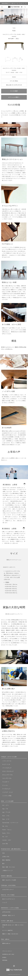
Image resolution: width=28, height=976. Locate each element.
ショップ (4, 902)
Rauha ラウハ (6, 833)
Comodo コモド (6, 840)
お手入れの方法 (6, 912)
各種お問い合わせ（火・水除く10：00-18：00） (13, 926)
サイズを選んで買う (14, 972)
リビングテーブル (6, 778)
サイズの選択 (14, 91)
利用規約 (4, 957)
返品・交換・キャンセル (8, 867)
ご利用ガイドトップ (7, 870)
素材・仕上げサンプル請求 (9, 880)
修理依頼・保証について (8, 915)
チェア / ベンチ (6, 764)
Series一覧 (5, 843)
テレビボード (5, 781)
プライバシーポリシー (7, 951)
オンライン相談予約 (7, 930)
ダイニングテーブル (7, 774)
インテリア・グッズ (7, 792)
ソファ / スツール (6, 761)
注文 (3, 853)
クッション (5, 785)
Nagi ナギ (5, 808)
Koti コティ (5, 805)
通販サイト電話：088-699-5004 (10, 934)
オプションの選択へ (14, 97)
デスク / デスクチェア (8, 771)
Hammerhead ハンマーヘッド (10, 822)
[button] (2, 7)
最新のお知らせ (6, 943)
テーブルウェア (6, 788)
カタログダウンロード (8, 889)
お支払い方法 (5, 856)
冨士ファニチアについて (8, 899)
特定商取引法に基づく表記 (8, 954)
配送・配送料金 (6, 860)
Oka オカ (5, 826)
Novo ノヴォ (5, 815)
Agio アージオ (6, 812)
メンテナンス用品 (6, 795)
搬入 (3, 863)
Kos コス (5, 836)
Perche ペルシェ (7, 829)
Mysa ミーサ (5, 819)
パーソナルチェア (6, 768)
